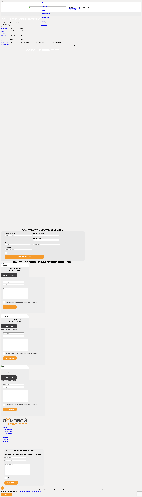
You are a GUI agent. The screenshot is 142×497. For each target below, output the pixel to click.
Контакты (6, 441)
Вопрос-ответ (8, 431)
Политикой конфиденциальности (30, 491)
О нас (5, 427)
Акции (5, 438)
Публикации (7, 433)
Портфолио (7, 429)
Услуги (5, 436)
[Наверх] (2, 488)
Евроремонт (4, 42)
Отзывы (6, 439)
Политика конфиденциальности (11, 444)
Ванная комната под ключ (4, 35)
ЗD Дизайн (4, 28)
